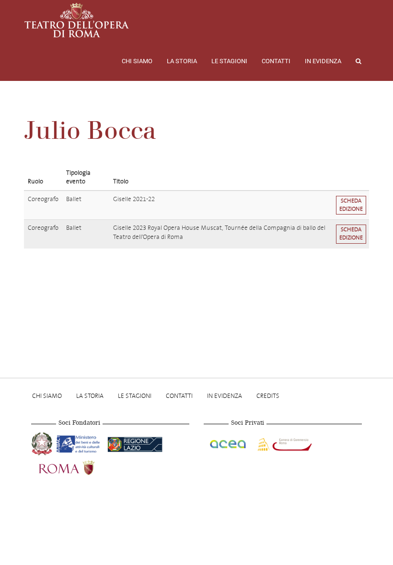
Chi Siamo (137, 61)
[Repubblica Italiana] (43, 443)
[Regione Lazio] (135, 443)
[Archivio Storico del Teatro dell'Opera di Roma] (76, 20)
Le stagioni (229, 61)
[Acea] (229, 443)
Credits (267, 396)
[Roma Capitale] (79, 467)
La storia (182, 61)
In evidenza (323, 61)
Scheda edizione (351, 205)
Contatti (276, 61)
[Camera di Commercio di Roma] (284, 443)
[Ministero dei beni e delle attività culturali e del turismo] (80, 443)
